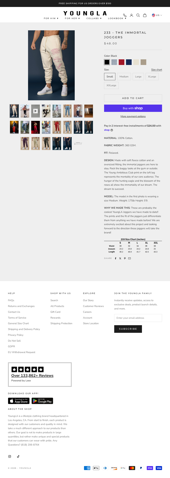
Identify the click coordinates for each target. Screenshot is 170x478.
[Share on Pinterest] (125, 258)
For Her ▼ (73, 18)
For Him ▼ (51, 18)
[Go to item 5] (56, 111)
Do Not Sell (14, 340)
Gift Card (55, 312)
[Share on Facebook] (115, 258)
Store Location (91, 323)
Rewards (55, 317)
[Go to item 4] (46, 111)
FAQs (11, 300)
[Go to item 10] (25, 127)
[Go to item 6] (67, 111)
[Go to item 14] (67, 127)
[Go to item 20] (56, 143)
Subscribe (128, 328)
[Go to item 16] (88, 127)
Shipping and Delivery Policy (24, 329)
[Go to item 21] (67, 143)
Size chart (156, 69)
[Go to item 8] (88, 111)
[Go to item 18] (35, 143)
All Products (57, 306)
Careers (87, 312)
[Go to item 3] (35, 111)
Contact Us (14, 312)
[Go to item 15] (78, 127)
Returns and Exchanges (21, 306)
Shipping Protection (61, 323)
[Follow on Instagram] (9, 456)
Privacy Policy (15, 335)
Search (54, 300)
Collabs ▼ (94, 18)
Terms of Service (17, 317)
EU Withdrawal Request (21, 352)
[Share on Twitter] (120, 258)
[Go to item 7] (78, 111)
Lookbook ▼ (117, 18)
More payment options (133, 116)
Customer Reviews (93, 306)
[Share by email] (129, 258)
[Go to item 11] (35, 127)
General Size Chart (18, 323)
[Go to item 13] (56, 127)
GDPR (11, 346)
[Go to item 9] (14, 127)
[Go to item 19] (46, 143)
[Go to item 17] (25, 143)
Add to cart (133, 98)
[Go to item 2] (25, 111)
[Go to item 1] (14, 111)
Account (87, 317)
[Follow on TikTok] (18, 456)
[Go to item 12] (46, 127)
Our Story (88, 300)
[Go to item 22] (78, 143)
